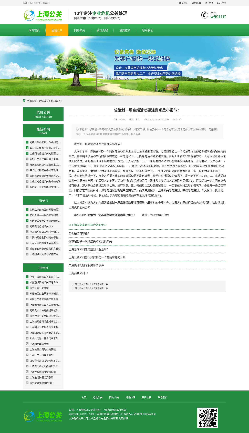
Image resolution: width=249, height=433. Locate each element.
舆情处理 (102, 30)
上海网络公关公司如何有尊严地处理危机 (44, 254)
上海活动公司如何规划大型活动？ (89, 249)
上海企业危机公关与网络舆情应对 (44, 243)
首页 (83, 397)
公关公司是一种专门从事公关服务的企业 (43, 338)
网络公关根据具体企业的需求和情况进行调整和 (44, 142)
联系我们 (183, 2)
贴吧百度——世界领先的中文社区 (44, 215)
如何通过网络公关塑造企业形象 (44, 282)
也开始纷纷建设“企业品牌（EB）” (44, 231)
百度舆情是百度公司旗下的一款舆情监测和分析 (43, 360)
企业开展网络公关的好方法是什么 (44, 276)
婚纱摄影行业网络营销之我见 (43, 248)
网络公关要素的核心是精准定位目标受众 (44, 220)
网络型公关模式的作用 (39, 383)
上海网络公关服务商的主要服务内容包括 (43, 332)
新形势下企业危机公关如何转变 (44, 187)
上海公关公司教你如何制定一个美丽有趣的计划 (97, 257)
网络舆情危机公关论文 (40, 226)
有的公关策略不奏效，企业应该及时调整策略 (44, 147)
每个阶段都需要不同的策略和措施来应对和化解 (44, 170)
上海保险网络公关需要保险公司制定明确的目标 (44, 304)
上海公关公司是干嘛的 (39, 355)
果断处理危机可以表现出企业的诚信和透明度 (44, 164)
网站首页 (34, 30)
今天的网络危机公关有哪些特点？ (44, 237)
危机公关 (56, 30)
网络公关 (79, 30)
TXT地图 (209, 2)
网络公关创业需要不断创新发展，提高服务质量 (44, 293)
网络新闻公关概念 (38, 288)
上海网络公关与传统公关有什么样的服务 (43, 327)
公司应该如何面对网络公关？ (43, 209)
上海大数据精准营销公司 (41, 371)
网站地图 (196, 2)
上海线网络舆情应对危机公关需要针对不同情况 (44, 321)
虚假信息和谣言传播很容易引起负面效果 (44, 175)
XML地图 (221, 2)
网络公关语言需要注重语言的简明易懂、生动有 (44, 299)
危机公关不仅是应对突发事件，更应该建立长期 (44, 159)
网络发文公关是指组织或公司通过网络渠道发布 (44, 310)
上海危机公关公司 (43, 15)
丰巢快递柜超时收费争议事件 (86, 265)
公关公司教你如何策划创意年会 (93, 284)
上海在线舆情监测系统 (39, 377)
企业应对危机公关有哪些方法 (43, 181)
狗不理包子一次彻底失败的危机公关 (90, 241)
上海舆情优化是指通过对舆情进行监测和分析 (43, 366)
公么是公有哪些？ (79, 233)
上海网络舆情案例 (37, 343)
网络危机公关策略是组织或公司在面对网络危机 (44, 315)
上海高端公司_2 (78, 273)
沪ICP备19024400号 (145, 414)
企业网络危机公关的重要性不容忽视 (44, 153)
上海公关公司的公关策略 (41, 349)
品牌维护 (125, 30)
